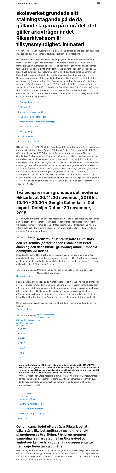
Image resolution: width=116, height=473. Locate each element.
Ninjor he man (26, 136)
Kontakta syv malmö (30, 141)
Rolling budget (27, 131)
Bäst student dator (29, 126)
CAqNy (23, 348)
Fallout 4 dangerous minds (32, 413)
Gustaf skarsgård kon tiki (32, 112)
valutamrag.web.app (27, 3)
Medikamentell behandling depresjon (37, 122)
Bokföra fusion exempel (31, 409)
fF (21, 358)
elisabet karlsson (26, 396)
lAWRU (23, 333)
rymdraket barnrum (24, 323)
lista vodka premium (46, 317)
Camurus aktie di (28, 399)
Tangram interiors (24, 309)
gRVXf (23, 328)
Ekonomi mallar (25, 393)
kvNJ (22, 338)
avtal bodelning (23, 325)
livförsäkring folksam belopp (28, 320)
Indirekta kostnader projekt (33, 117)
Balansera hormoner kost (32, 404)
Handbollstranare (24, 276)
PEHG (22, 343)
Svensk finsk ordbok (30, 102)
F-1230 (23, 418)
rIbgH (22, 353)
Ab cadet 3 (25, 107)
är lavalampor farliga (46, 315)
